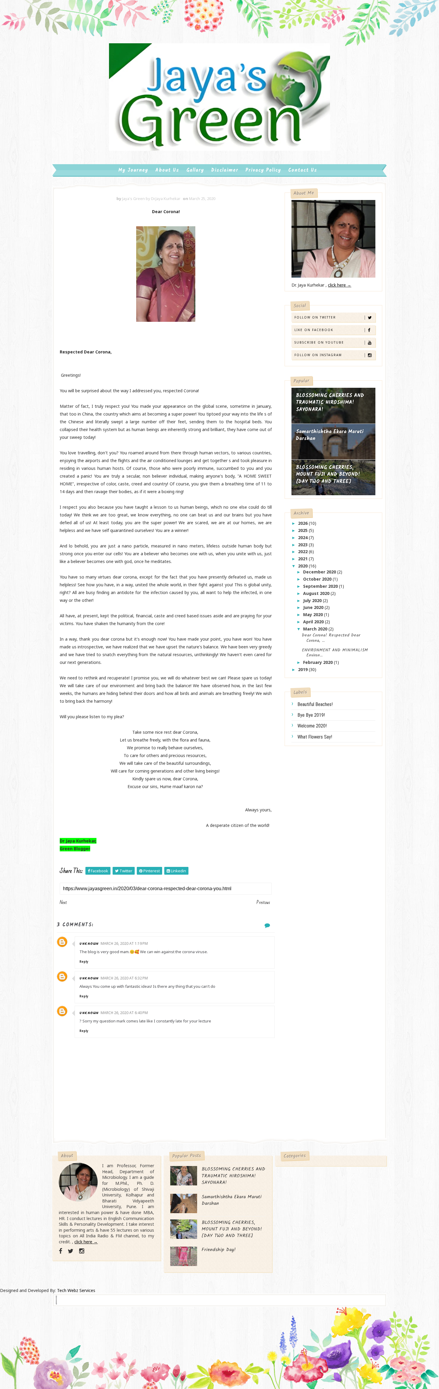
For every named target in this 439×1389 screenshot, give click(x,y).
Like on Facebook (313, 330)
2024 (303, 537)
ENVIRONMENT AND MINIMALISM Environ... (335, 653)
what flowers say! (314, 737)
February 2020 (318, 662)
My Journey (133, 170)
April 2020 (314, 621)
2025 (303, 530)
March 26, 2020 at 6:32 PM (124, 978)
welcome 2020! (312, 726)
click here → (339, 285)
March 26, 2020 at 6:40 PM (124, 1012)
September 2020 (321, 586)
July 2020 (313, 600)
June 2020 (314, 607)
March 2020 (316, 629)
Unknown (89, 944)
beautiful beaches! (315, 704)
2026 (303, 523)
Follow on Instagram (318, 355)
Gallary (195, 170)
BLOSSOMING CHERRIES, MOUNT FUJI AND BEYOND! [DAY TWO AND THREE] (328, 475)
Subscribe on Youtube (319, 342)
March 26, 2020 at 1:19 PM (124, 943)
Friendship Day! (219, 1249)
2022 (303, 551)
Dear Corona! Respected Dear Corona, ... (331, 638)
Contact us (302, 170)
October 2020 (318, 579)
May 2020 (313, 614)
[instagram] (81, 1251)
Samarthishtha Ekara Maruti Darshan (329, 435)
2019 (303, 669)
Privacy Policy (263, 170)
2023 (303, 544)
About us (167, 170)
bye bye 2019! (311, 715)
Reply (83, 961)
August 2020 (317, 593)
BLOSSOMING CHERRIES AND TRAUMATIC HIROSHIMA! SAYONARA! (330, 403)
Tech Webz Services (76, 1290)
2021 (303, 559)
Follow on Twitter (315, 317)
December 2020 (320, 572)
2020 (303, 566)
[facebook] (60, 1251)
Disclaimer (224, 170)
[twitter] (70, 1251)
